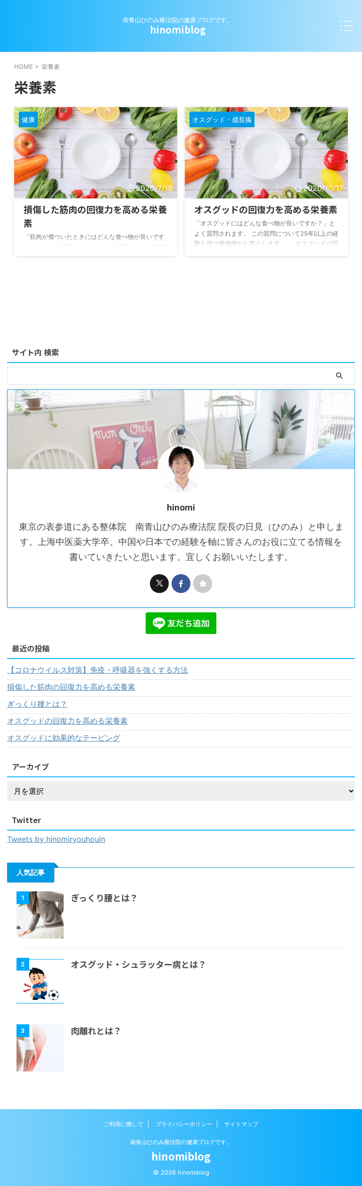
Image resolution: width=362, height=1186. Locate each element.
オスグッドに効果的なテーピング (63, 737)
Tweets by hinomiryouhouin (56, 839)
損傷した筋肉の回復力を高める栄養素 (71, 687)
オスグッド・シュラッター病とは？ (138, 964)
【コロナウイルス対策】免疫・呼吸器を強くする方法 (97, 670)
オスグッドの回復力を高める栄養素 (265, 209)
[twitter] (159, 583)
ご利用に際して (123, 1124)
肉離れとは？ (96, 1030)
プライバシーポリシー (184, 1124)
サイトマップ (241, 1124)
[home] (202, 583)
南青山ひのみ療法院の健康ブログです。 (181, 1141)
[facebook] (181, 583)
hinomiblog (178, 29)
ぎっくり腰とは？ (37, 703)
